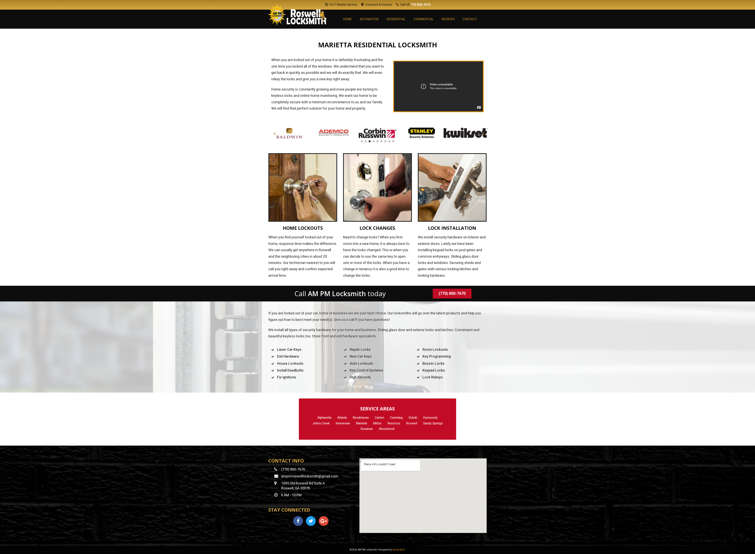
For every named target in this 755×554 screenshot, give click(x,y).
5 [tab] (377, 141)
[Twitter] (311, 521)
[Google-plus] (324, 521)
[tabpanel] (289, 133)
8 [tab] (389, 141)
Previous (273, 133)
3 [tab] (370, 141)
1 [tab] (362, 141)
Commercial (423, 19)
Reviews (448, 19)
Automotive (369, 19)
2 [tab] (366, 141)
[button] (452, 294)
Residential (396, 19)
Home (347, 19)
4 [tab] (374, 141)
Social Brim (398, 549)
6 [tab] (381, 141)
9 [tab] (393, 141)
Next (482, 133)
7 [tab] (385, 141)
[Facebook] (298, 521)
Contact (469, 19)
